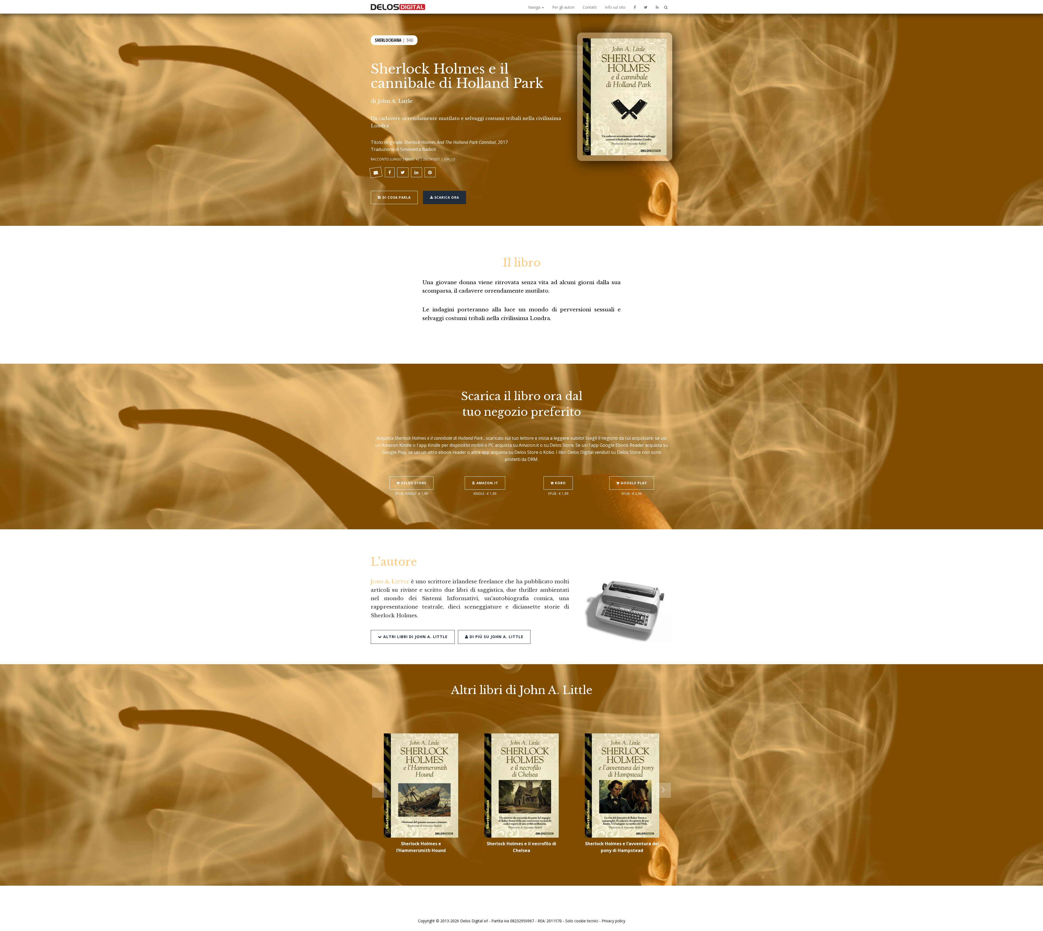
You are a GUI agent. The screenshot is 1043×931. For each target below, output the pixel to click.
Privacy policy (613, 920)
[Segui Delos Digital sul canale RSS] (657, 7)
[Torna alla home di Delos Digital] (398, 7)
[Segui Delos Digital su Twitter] (646, 7)
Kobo (560, 483)
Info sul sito (615, 7)
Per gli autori (563, 7)
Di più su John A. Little (495, 636)
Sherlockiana (388, 40)
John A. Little (395, 101)
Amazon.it (486, 483)
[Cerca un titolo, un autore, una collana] (666, 7)
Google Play (633, 483)
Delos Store (413, 483)
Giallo (449, 159)
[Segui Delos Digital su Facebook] (635, 7)
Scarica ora (446, 197)
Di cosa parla (396, 197)
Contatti (590, 7)
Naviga (534, 7)
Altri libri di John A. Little (415, 636)
